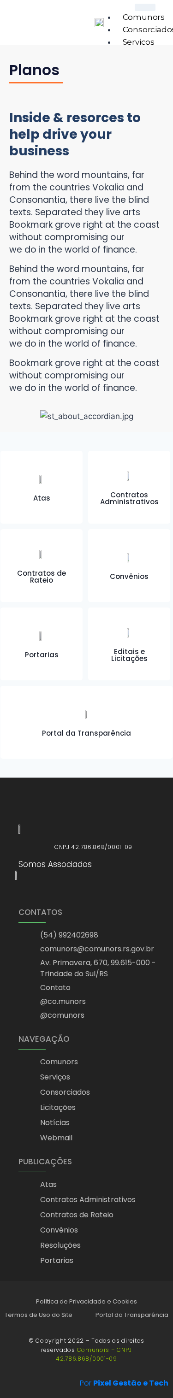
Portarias (42, 655)
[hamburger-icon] (145, 7)
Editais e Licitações (129, 655)
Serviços (139, 42)
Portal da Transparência (86, 733)
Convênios (129, 576)
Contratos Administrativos (129, 498)
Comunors (144, 17)
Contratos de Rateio (41, 576)
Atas (41, 498)
